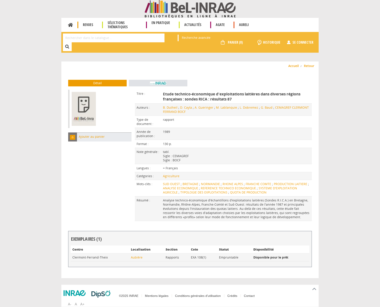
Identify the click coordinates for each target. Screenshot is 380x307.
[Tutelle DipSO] (102, 294)
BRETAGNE (191, 184)
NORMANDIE (211, 184)
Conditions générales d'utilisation (198, 296)
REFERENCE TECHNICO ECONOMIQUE (229, 188)
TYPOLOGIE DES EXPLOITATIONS (204, 192)
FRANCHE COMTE (259, 184)
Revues (88, 24)
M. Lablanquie (226, 107)
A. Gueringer (204, 107)
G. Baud (266, 107)
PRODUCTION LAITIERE (291, 184)
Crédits (232, 296)
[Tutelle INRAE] (76, 293)
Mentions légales (156, 296)
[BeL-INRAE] (190, 8)
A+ (82, 304)
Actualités (192, 24)
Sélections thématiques (118, 24)
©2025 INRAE (128, 296)
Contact (249, 296)
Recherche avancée (196, 37)
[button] (72, 136)
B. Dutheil (170, 107)
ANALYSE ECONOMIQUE (181, 188)
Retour (309, 66)
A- (69, 304)
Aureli (244, 24)
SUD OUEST (172, 184)
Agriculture (171, 176)
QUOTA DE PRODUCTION (248, 192)
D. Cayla (186, 107)
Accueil (70, 25)
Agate (220, 24)
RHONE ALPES (233, 184)
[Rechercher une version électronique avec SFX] (158, 83)
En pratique (161, 22)
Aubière (136, 257)
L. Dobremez (249, 107)
